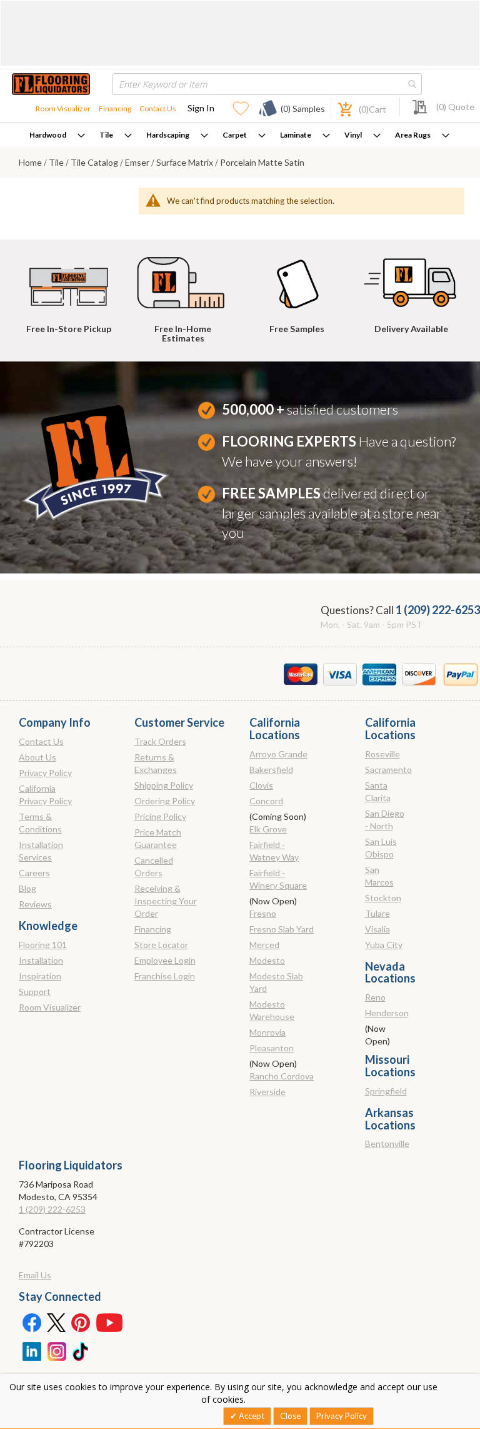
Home (31, 162)
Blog (27, 888)
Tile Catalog (95, 162)
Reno (375, 997)
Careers (34, 872)
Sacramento (388, 769)
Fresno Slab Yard (281, 929)
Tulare (377, 913)
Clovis (261, 785)
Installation (41, 960)
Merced (264, 944)
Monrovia (267, 1032)
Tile (106, 134)
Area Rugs (413, 134)
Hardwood (47, 134)
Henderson (387, 1012)
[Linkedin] (31, 1350)
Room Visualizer (63, 108)
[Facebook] (31, 1322)
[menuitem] (57, 135)
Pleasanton (271, 1048)
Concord (266, 800)
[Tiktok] (81, 1350)
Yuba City (383, 944)
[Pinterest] (81, 1322)
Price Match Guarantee (157, 838)
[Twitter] (56, 1322)
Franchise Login (164, 976)
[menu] (240, 135)
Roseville (382, 754)
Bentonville (387, 1143)
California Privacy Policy (45, 794)
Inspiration (40, 976)
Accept (250, 1416)
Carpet (234, 134)
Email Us (35, 1275)
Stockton (383, 897)
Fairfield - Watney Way (274, 850)
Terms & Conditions (40, 822)
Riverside (267, 1091)
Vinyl (353, 134)
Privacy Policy (45, 772)
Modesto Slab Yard (276, 982)
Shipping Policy (163, 785)
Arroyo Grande (278, 754)
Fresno (262, 913)
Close (290, 1416)
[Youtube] (109, 1322)
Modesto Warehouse (271, 1010)
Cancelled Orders (153, 866)
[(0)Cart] (338, 108)
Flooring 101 (43, 944)
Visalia (377, 929)
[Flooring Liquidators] (51, 84)
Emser (138, 162)
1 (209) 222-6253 (438, 610)
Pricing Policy (160, 816)
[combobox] (267, 84)
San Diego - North (384, 819)
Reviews (35, 904)
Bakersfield (271, 769)
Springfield (386, 1091)
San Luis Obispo (381, 847)
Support (35, 991)
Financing (115, 108)
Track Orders (160, 741)
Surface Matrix (185, 162)
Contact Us (157, 108)
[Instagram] (56, 1350)
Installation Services (41, 850)
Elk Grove (268, 829)
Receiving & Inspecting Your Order (165, 901)
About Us (37, 757)
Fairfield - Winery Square (278, 879)
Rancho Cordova (281, 1076)
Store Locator (161, 944)
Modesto (267, 960)
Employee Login (165, 960)
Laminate (295, 134)
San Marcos (379, 875)
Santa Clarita (378, 791)
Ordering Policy (164, 800)
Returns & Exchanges (155, 763)
